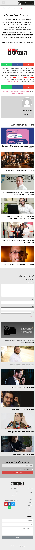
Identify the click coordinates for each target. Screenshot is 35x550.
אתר (32, 312)
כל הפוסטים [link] (27, 114)
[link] (21, 2)
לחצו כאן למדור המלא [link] (13, 81)
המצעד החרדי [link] (13, 91)
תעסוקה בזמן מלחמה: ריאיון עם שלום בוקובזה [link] (19, 264)
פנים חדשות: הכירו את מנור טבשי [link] (23, 454)
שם (33, 299)
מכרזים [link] (21, 93)
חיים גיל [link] (8, 91)
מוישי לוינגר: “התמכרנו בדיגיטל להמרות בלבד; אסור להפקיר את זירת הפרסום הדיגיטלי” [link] (19, 217)
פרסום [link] (30, 492)
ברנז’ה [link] (30, 496)
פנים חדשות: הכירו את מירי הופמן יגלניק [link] (21, 432)
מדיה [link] (26, 8)
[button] (3, 2)
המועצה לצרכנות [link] (21, 91)
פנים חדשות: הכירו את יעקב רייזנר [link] (23, 409)
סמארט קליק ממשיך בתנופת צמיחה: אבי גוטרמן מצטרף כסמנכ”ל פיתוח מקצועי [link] (18, 193)
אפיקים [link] (27, 91)
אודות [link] (30, 512)
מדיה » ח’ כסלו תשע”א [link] (18, 15)
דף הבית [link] (31, 8)
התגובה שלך (30, 282)
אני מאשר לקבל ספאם (26, 469)
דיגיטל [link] (30, 499)
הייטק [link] (30, 502)
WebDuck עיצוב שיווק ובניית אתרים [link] (17, 546)
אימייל (32, 306)
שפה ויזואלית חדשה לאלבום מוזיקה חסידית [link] (20, 170)
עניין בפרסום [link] (20, 8)
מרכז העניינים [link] (15, 93)
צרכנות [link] (30, 508)
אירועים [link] (30, 505)
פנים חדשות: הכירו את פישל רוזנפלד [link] (22, 365)
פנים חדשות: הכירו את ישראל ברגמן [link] (22, 387)
